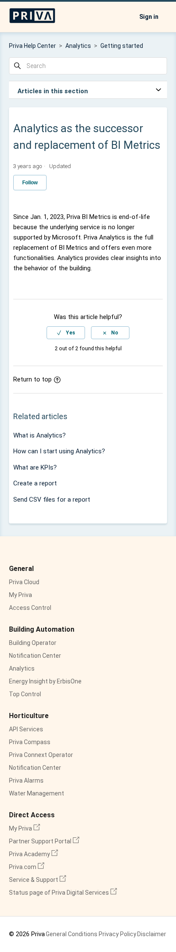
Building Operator (32, 642)
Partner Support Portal (44, 841)
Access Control (30, 607)
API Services (26, 729)
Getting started (121, 45)
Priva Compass (29, 742)
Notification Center (35, 655)
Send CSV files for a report (51, 499)
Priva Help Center (32, 45)
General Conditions (71, 934)
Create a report (35, 483)
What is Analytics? (39, 435)
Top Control (25, 694)
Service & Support (37, 879)
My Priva (20, 594)
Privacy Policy (117, 934)
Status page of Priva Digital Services (63, 892)
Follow (30, 183)
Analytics (78, 45)
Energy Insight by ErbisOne (45, 681)
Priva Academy (33, 854)
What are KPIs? (35, 467)
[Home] (32, 21)
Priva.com (26, 866)
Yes (70, 333)
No (114, 333)
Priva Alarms (26, 780)
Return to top (32, 379)
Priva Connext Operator (41, 754)
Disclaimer (151, 934)
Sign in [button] (148, 16)
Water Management (36, 793)
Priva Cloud (24, 582)
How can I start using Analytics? (59, 451)
